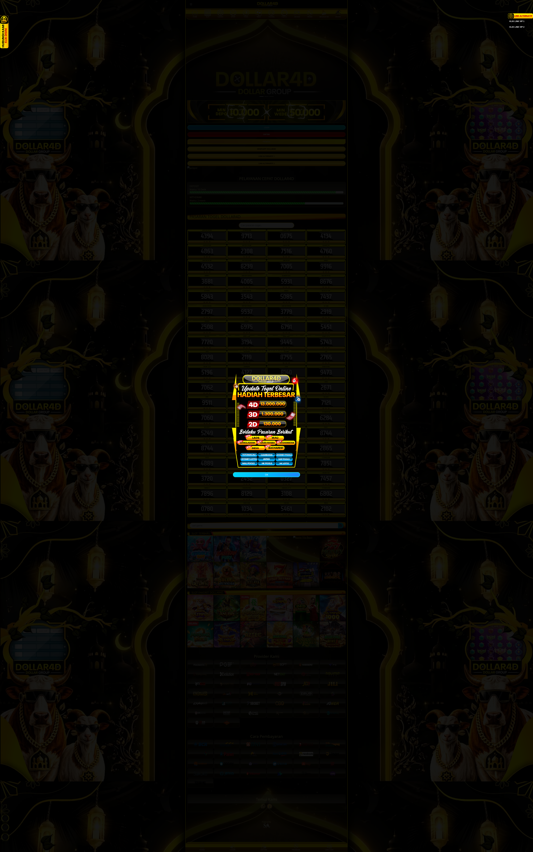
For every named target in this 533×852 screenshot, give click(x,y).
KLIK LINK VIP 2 (516, 27)
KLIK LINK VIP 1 (516, 21)
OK (266, 474)
